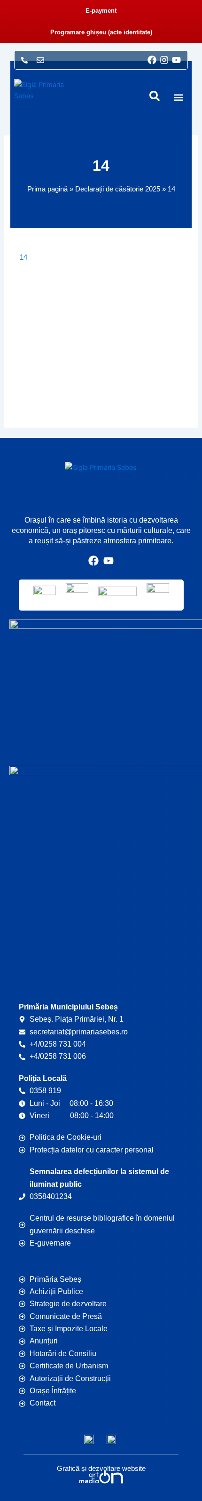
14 (23, 257)
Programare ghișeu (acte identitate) (101, 32)
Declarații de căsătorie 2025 (117, 189)
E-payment (101, 10)
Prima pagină (47, 189)
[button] (178, 97)
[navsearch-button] (154, 96)
